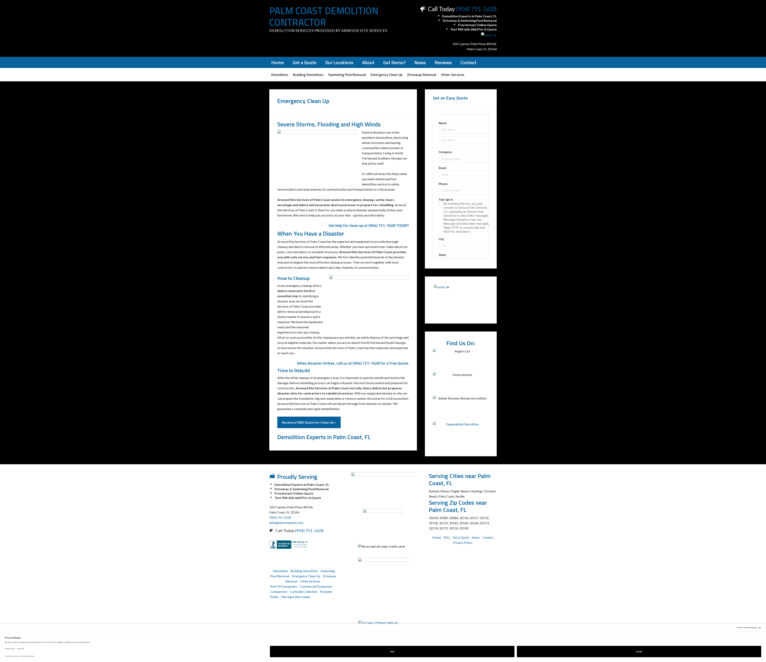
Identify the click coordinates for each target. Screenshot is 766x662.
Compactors (278, 591)
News (476, 537)
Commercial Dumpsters (316, 586)
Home (436, 537)
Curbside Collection (303, 591)
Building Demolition (304, 571)
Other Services (310, 581)
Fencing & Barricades (295, 597)
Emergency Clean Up (306, 576)
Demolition (280, 571)
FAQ (446, 537)
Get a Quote (460, 537)
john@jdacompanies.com (286, 522)
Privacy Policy (463, 542)
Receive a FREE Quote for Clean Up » (309, 422)
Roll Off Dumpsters (283, 586)
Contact (488, 537)
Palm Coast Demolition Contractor (323, 16)
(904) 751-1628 (476, 8)
